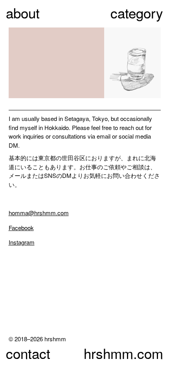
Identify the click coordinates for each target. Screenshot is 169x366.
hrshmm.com (123, 353)
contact (28, 353)
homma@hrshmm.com (39, 213)
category (136, 12)
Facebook (21, 227)
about (23, 12)
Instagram (22, 242)
